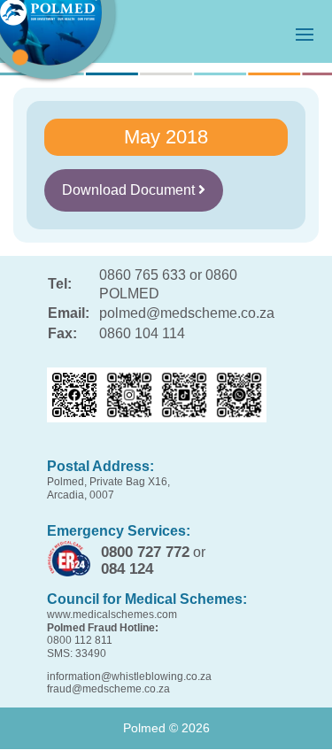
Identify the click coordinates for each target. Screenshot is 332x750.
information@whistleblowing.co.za (129, 676)
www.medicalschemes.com (112, 614)
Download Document (130, 189)
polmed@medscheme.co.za (186, 313)
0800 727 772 (145, 552)
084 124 (127, 569)
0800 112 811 (79, 640)
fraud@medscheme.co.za (108, 689)
